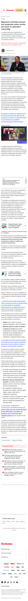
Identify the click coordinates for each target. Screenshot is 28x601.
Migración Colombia (17, 440)
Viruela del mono (6, 440)
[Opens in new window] (5, 582)
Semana (3, 16)
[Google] (2, 582)
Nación (8, 16)
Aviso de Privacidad (6, 586)
